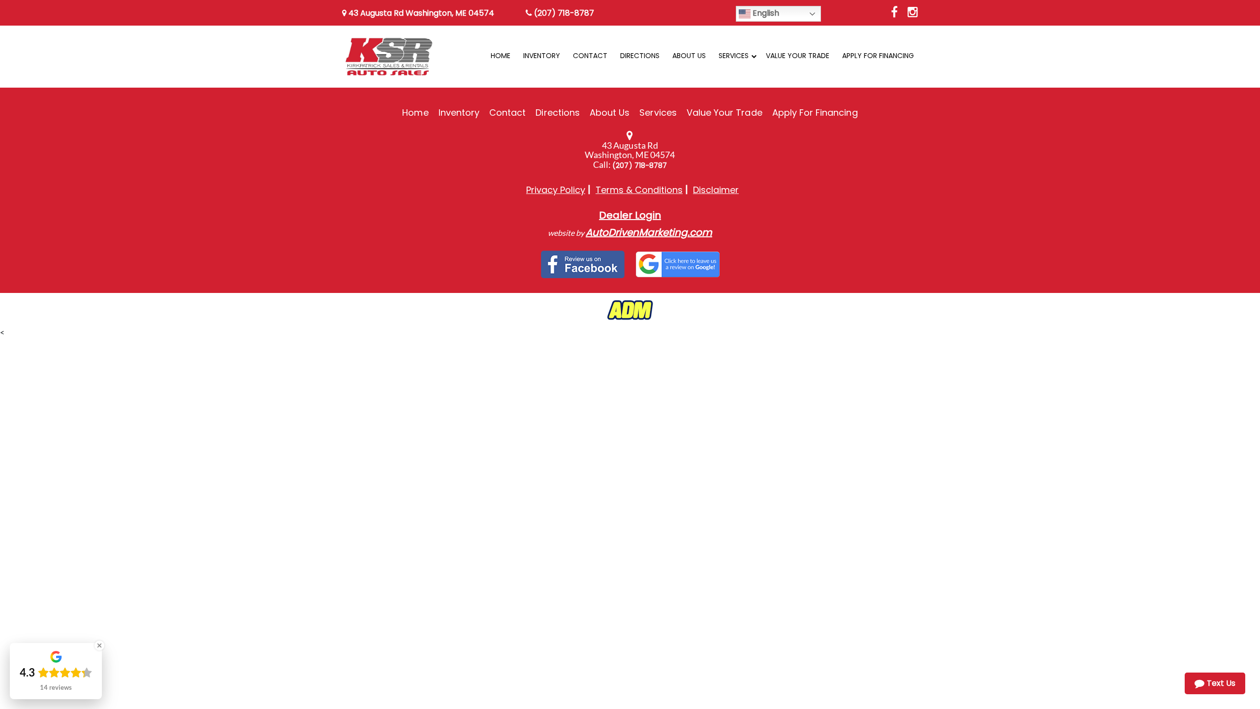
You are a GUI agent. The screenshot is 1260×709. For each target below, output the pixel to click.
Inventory (459, 112)
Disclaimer (716, 190)
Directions (558, 112)
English (765, 13)
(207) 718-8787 (563, 13)
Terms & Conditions (639, 190)
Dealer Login (630, 215)
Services (657, 112)
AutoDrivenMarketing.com (649, 232)
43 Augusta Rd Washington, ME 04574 (420, 13)
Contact (507, 112)
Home (415, 112)
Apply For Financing (815, 112)
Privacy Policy (555, 190)
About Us (610, 112)
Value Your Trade (724, 112)
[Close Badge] (99, 645)
